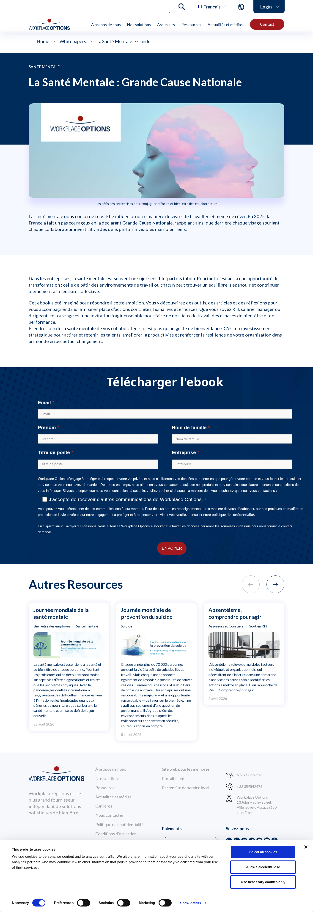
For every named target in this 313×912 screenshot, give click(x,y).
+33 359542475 (249, 786)
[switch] (83, 903)
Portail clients (174, 778)
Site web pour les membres (186, 769)
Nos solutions (139, 24)
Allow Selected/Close (263, 867)
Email (44, 402)
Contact (267, 24)
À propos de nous (106, 24)
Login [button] (266, 6)
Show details (190, 903)
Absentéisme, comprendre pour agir (235, 613)
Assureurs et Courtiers (226, 626)
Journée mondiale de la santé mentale (61, 613)
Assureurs (166, 24)
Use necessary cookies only (263, 882)
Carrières (103, 805)
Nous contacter (109, 815)
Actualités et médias (225, 24)
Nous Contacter (249, 775)
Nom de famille (189, 427)
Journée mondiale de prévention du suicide (147, 613)
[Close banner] (306, 847)
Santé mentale (44, 66)
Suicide (126, 626)
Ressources (191, 24)
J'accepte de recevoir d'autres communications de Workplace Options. (126, 499)
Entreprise (184, 452)
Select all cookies (263, 852)
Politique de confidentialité (119, 824)
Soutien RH (258, 626)
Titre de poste (54, 452)
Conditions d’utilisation (116, 833)
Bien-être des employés (51, 626)
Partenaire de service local (185, 787)
